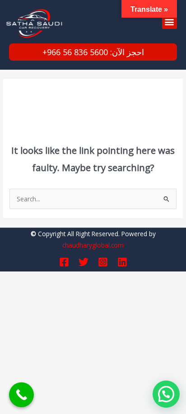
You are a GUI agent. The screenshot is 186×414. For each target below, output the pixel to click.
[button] (169, 21)
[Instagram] (103, 262)
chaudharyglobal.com (93, 245)
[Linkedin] (122, 262)
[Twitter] (83, 262)
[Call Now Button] (21, 394)
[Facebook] (64, 262)
